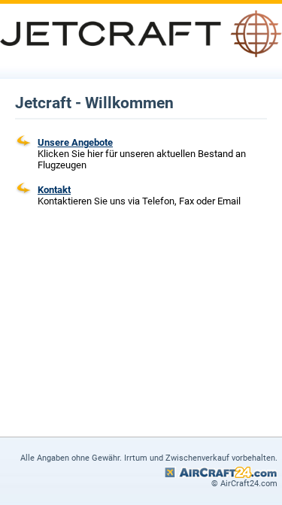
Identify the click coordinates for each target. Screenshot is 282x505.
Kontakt (54, 189)
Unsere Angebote (75, 142)
